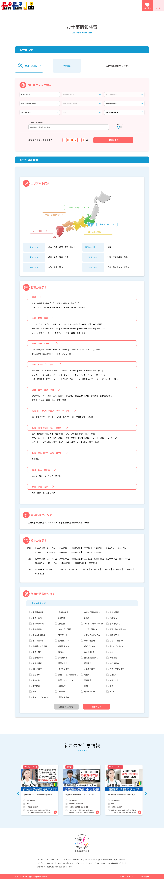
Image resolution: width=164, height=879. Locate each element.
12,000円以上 (40, 563)
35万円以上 (106, 569)
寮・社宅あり (115, 623)
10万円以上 (50, 569)
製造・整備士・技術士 (74, 438)
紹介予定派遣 (77, 523)
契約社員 (39, 523)
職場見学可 (114, 635)
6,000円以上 (64, 559)
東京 (66, 247)
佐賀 (109, 267)
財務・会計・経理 (95, 324)
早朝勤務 (87, 680)
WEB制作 (35, 371)
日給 (29, 559)
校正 (100, 371)
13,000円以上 (53, 563)
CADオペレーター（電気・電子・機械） (48, 438)
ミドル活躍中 (63, 669)
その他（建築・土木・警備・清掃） (53, 400)
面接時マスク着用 (40, 646)
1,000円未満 (40, 548)
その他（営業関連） (79, 308)
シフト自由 (37, 652)
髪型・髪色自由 (90, 691)
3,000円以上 (99, 552)
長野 (109, 247)
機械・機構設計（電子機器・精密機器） (48, 434)
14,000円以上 (66, 563)
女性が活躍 (114, 612)
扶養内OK (114, 674)
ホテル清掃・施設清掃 (41, 354)
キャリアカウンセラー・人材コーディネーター (50, 308)
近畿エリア (93, 257)
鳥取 (50, 267)
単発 (34, 691)
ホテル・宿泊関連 (93, 350)
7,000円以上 (76, 559)
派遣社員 (66, 523)
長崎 (114, 267)
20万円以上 (72, 569)
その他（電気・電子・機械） (88, 442)
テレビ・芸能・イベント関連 (74, 379)
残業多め (87, 663)
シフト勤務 (37, 618)
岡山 (61, 267)
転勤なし (87, 618)
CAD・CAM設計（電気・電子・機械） (81, 434)
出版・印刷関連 (38, 379)
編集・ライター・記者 (87, 371)
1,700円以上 (40, 552)
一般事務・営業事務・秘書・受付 (45, 329)
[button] (18, 793)
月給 (29, 569)
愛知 (61, 257)
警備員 (34, 400)
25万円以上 (83, 569)
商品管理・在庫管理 (68, 329)
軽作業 (57, 476)
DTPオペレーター (53, 379)
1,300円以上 (87, 548)
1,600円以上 (123, 548)
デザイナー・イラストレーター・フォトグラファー (52, 375)
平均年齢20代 (38, 623)
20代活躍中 (114, 663)
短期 (111, 686)
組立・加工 (36, 442)
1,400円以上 (99, 548)
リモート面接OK (116, 640)
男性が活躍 (37, 663)
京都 (114, 257)
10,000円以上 (111, 559)
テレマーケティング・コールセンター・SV (49, 324)
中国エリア (34, 267)
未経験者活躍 (38, 612)
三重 (66, 257)
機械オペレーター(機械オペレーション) (101, 438)
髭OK (112, 691)
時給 (29, 548)
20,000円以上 (91, 563)
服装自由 (61, 618)
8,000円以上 (87, 559)
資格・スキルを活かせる (68, 674)
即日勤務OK (89, 652)
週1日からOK (89, 646)
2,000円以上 (76, 552)
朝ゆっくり (114, 680)
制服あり (87, 674)
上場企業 (61, 623)
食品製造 (35, 459)
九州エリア (93, 267)
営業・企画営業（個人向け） (43, 303)
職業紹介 (87, 523)
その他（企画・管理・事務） (75, 333)
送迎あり (36, 674)
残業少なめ (62, 663)
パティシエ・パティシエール (63, 354)
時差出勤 (113, 657)
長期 (86, 686)
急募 (111, 652)
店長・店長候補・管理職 (41, 350)
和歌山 (126, 257)
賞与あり (36, 680)
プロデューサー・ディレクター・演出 (102, 379)
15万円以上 (61, 569)
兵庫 (120, 257)
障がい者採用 (89, 640)
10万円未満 (39, 569)
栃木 (50, 247)
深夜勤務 (61, 686)
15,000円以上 (79, 563)
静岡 (55, 257)
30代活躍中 (37, 669)
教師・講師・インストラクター (44, 493)
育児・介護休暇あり (92, 612)
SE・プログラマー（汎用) (82, 417)
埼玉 (61, 247)
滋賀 (109, 257)
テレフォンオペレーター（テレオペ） (47, 333)
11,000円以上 (124, 559)
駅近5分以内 (38, 657)
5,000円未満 (40, 559)
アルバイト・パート (53, 523)
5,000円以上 (52, 559)
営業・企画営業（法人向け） (68, 303)
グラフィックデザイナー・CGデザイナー (91, 375)
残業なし (113, 618)
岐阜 (50, 257)
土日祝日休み (38, 640)
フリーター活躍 (64, 629)
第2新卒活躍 (63, 612)
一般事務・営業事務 (86, 329)
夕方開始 (36, 686)
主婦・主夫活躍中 (117, 669)
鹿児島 (126, 267)
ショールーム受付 (77, 350)
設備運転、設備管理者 (74, 396)
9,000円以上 (99, 559)
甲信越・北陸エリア (93, 247)
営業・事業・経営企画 (77, 324)
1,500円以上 (111, 548)
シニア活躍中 (89, 669)
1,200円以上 (76, 548)
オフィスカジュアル (92, 635)
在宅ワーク (62, 635)
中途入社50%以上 (40, 635)
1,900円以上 (64, 552)
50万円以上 (39, 574)
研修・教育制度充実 (118, 629)
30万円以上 (95, 569)
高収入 (61, 652)
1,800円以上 (52, 552)
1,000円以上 (52, 548)
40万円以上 (117, 569)
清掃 (87, 396)
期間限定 (61, 691)
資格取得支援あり (91, 657)
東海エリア (34, 257)
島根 (55, 267)
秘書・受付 (100, 329)
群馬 (55, 247)
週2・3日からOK (116, 646)
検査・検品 (70, 442)
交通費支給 (62, 657)
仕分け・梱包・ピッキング (42, 476)
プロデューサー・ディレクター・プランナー (59, 371)
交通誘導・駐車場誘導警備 (101, 396)
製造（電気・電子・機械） (53, 442)
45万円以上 (128, 569)
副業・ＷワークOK (65, 680)
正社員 (31, 523)
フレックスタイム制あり (94, 623)
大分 (120, 267)
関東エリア (34, 247)
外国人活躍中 (63, 697)
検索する (112, 140)
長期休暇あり (38, 629)
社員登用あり (63, 646)
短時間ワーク (63, 640)
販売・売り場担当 (60, 350)
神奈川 (73, 247)
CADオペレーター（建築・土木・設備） (48, 396)
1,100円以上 (64, 548)
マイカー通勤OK (90, 629)
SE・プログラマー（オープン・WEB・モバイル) (51, 417)
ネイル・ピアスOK (40, 697)
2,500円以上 (87, 552)
